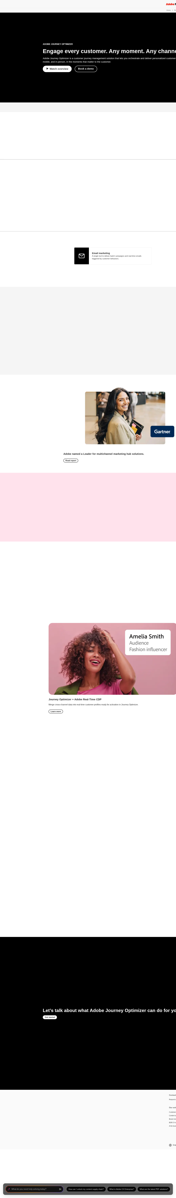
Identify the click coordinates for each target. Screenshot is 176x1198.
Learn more (56, 711)
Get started (50, 1017)
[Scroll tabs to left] (2, 156)
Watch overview (59, 68)
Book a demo (86, 68)
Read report (70, 460)
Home (168, 10)
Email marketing (101, 253)
